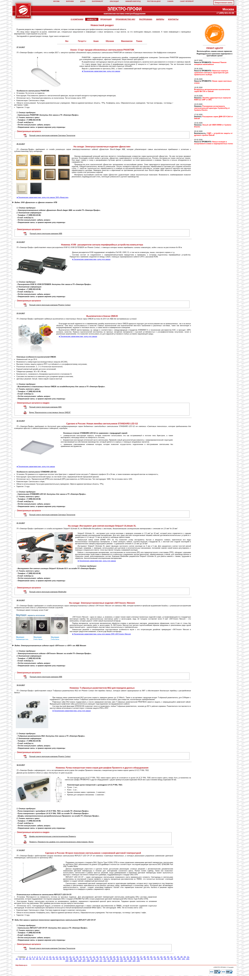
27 (107, 957)
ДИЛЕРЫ (160, 19)
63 (54, 959)
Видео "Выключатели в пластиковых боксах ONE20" (50, 412)
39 (147, 957)
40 (151, 957)
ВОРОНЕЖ (70, 1)
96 (165, 959)
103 (67, 961)
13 (60, 957)
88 (138, 959)
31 (120, 957)
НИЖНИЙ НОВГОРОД (133, 1)
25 (100, 957)
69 (74, 959)
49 (181, 957)
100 (179, 959)
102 (188, 959)
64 (57, 959)
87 (134, 959)
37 (141, 957)
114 (113, 961)
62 (50, 959)
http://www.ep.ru (21, 965)
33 (127, 957)
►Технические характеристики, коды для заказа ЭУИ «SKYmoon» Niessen (101, 634)
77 (101, 959)
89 (141, 959)
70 (77, 959)
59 (40, 959)
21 (87, 957)
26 (103, 957)
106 (80, 961)
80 (111, 959)
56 (30, 959)
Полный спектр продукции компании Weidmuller (47, 592)
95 (161, 959)
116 (121, 961)
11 (53, 957)
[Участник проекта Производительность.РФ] (214, 34)
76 (97, 959)
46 (171, 957)
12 (56, 957)
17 (73, 957)
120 (138, 961)
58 (37, 959)
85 (128, 959)
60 (43, 959)
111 (101, 961)
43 (161, 957)
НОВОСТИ (91, 19)
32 (124, 957)
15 (66, 957)
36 (137, 957)
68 (70, 959)
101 (183, 959)
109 (92, 961)
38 (144, 957)
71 (80, 959)
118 (130, 961)
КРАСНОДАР (114, 1)
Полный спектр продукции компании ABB (46, 234)
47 (174, 957)
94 (158, 959)
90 (145, 959)
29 (114, 957)
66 (64, 959)
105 (75, 961)
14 (63, 957)
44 (164, 957)
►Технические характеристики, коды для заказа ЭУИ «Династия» (42, 197)
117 (125, 961)
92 (151, 959)
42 (157, 957)
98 (172, 959)
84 (124, 959)
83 (121, 959)
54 (23, 959)
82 (118, 959)
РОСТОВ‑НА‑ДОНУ (154, 1)
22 (90, 957)
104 (71, 961)
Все (66, 41)
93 (155, 959)
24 (97, 957)
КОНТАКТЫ (173, 19)
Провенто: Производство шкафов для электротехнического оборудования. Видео (61, 842)
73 (87, 959)
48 (178, 957)
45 (168, 957)
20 (83, 957)
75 (94, 959)
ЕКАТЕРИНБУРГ (97, 1)
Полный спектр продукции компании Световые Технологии (52, 135)
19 (80, 957)
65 (60, 959)
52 (16, 959)
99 (175, 959)
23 (93, 957)
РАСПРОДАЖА (145, 19)
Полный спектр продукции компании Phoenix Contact (50, 305)
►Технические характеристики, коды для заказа (101, 71)
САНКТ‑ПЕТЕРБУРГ (187, 1)
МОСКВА (56, 1)
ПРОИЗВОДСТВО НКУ (125, 19)
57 (33, 959)
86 (131, 959)
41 (154, 957)
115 (117, 961)
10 (50, 957)
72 (84, 959)
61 (47, 959)
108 (88, 961)
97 (168, 959)
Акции (96, 41)
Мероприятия (127, 41)
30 (117, 957)
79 (107, 959)
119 (134, 961)
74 (91, 959)
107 (84, 961)
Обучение (110, 41)
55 (27, 959)
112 (105, 961)
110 (97, 961)
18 (76, 957)
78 (104, 959)
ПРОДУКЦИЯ (106, 19)
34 (130, 957)
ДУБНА (82, 1)
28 (110, 957)
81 (114, 959)
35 (134, 957)
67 (67, 959)
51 (188, 957)
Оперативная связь (224, 3)
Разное (139, 41)
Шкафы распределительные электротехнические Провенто (52, 836)
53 (20, 959)
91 (148, 959)
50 (184, 957)
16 (70, 957)
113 (109, 961)
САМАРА (170, 1)
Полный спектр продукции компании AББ (45, 407)
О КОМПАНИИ (77, 19)
